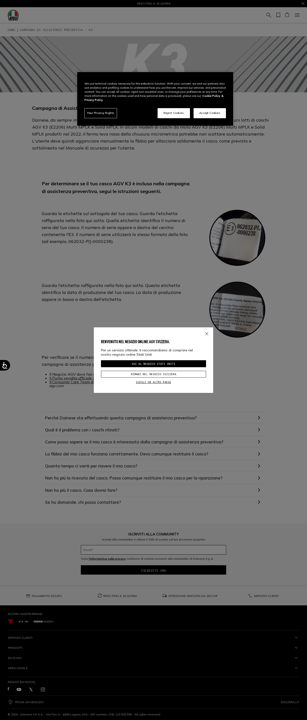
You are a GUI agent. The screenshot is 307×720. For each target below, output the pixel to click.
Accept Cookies (209, 113)
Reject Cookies (174, 113)
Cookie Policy (211, 96)
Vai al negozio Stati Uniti (153, 364)
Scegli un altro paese (153, 382)
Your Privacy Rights (100, 113)
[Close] (206, 332)
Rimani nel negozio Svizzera (153, 374)
